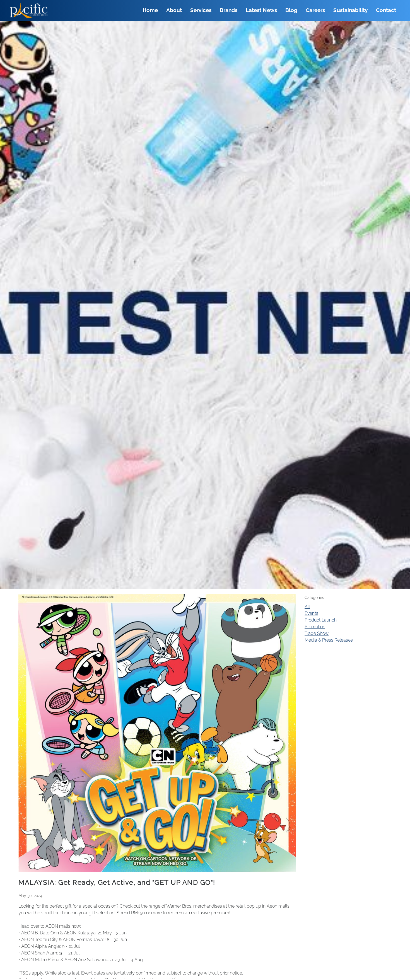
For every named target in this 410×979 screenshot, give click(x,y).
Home (150, 10)
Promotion (315, 626)
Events (311, 613)
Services (200, 10)
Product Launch (321, 620)
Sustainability (350, 10)
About (174, 10)
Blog (291, 10)
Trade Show (317, 633)
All (307, 606)
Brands (228, 10)
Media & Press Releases (329, 640)
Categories (314, 597)
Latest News (261, 10)
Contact (386, 10)
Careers (315, 10)
